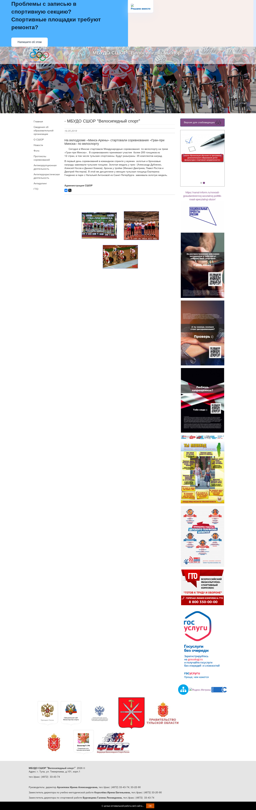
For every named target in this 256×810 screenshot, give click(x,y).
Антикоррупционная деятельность (45, 166)
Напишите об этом (30, 42)
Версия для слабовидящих (199, 122)
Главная (38, 121)
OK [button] (150, 805)
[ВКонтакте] (66, 190)
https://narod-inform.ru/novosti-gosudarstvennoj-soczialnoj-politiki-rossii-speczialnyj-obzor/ (202, 196)
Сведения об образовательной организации (43, 130)
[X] (69, 190)
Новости (38, 145)
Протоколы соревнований (42, 157)
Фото (36, 150)
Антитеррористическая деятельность (46, 175)
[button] (183, 156)
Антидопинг (40, 183)
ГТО (36, 189)
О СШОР (39, 139)
